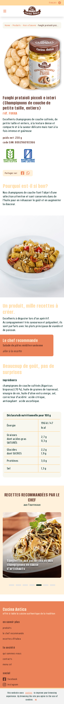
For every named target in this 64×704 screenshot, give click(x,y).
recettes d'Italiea (12, 639)
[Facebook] (23, 173)
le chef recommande (13, 633)
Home (7, 25)
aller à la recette (12, 351)
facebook (12, 679)
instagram (13, 685)
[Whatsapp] (28, 173)
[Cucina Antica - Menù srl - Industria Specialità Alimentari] (32, 11)
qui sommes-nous (12, 653)
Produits (16, 25)
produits (7, 628)
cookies (28, 692)
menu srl (7, 664)
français (52, 2)
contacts (7, 659)
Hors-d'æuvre (30, 25)
